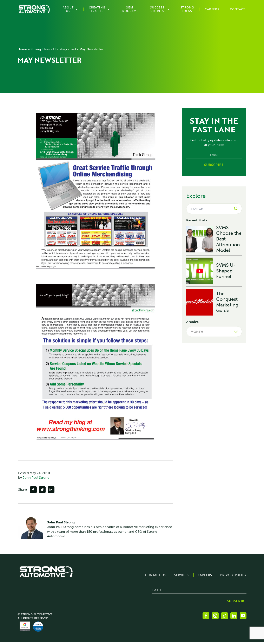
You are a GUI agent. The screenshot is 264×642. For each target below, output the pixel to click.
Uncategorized (64, 49)
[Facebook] (206, 615)
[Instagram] (215, 615)
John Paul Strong (36, 477)
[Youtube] (243, 615)
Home (22, 49)
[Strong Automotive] (34, 9)
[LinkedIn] (233, 615)
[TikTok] (224, 615)
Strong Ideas (40, 49)
